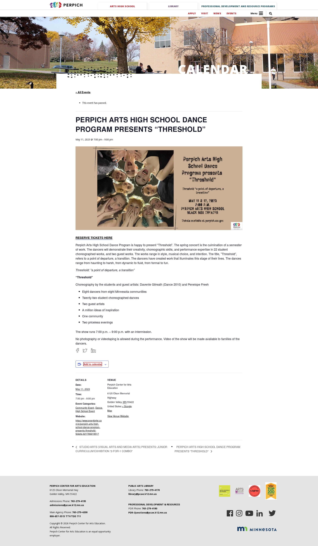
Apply (192, 13)
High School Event (85, 411)
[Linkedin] (259, 512)
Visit (204, 13)
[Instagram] (239, 512)
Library (173, 6)
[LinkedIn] (93, 350)
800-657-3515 (57, 516)
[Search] (269, 13)
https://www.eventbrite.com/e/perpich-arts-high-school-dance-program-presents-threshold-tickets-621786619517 (89, 427)
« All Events (83, 92)
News (217, 13)
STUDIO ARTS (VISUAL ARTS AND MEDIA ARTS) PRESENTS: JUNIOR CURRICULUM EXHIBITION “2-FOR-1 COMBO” (121, 449)
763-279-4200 (79, 512)
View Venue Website (118, 416)
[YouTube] (249, 512)
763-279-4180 (149, 508)
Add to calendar (93, 364)
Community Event (85, 407)
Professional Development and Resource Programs (238, 6)
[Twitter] (85, 350)
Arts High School (122, 6)
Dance (98, 407)
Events (231, 13)
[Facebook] (78, 350)
